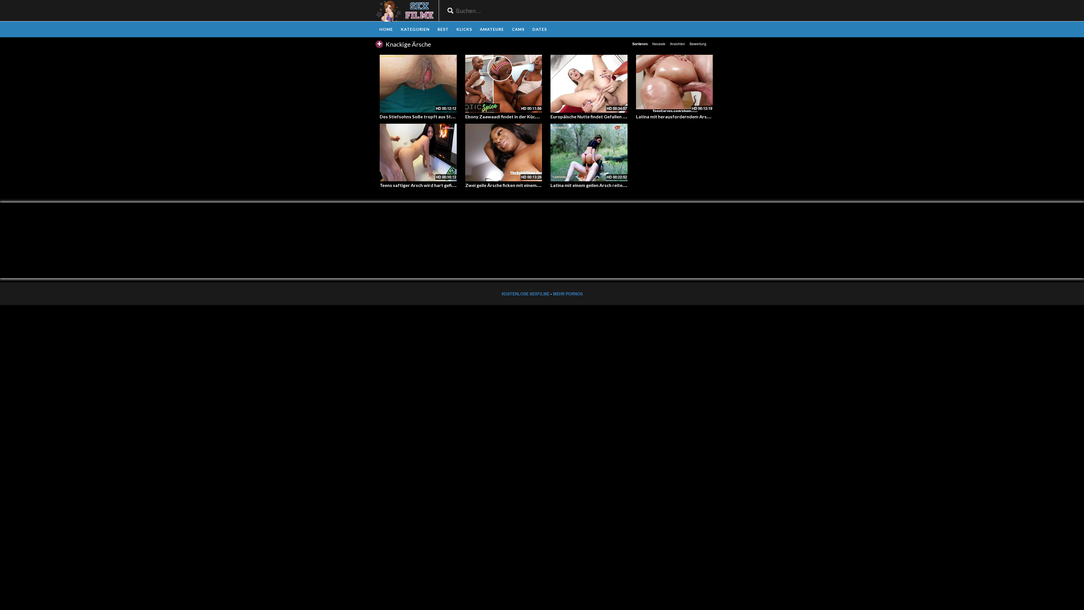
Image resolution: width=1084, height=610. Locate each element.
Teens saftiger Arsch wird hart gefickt (419, 185)
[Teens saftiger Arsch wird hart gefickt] (418, 152)
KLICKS (464, 29)
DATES (539, 29)
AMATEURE (492, 29)
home (386, 29)
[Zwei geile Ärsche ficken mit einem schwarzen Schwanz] (503, 152)
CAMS (518, 29)
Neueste (658, 43)
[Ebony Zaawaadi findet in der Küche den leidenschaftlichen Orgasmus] (503, 83)
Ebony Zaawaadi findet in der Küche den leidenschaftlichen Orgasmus (538, 116)
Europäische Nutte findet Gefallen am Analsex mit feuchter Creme (619, 116)
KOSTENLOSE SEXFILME (525, 294)
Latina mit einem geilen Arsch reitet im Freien (597, 185)
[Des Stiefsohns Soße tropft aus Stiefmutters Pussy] (418, 83)
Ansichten (677, 43)
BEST (443, 29)
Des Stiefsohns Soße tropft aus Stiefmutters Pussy (433, 116)
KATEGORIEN (415, 29)
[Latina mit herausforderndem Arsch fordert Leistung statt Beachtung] (674, 83)
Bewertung (698, 43)
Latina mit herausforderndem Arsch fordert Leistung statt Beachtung (709, 116)
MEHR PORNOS (568, 294)
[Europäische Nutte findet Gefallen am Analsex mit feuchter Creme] (589, 83)
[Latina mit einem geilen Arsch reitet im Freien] (589, 152)
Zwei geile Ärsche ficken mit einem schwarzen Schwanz (522, 185)
